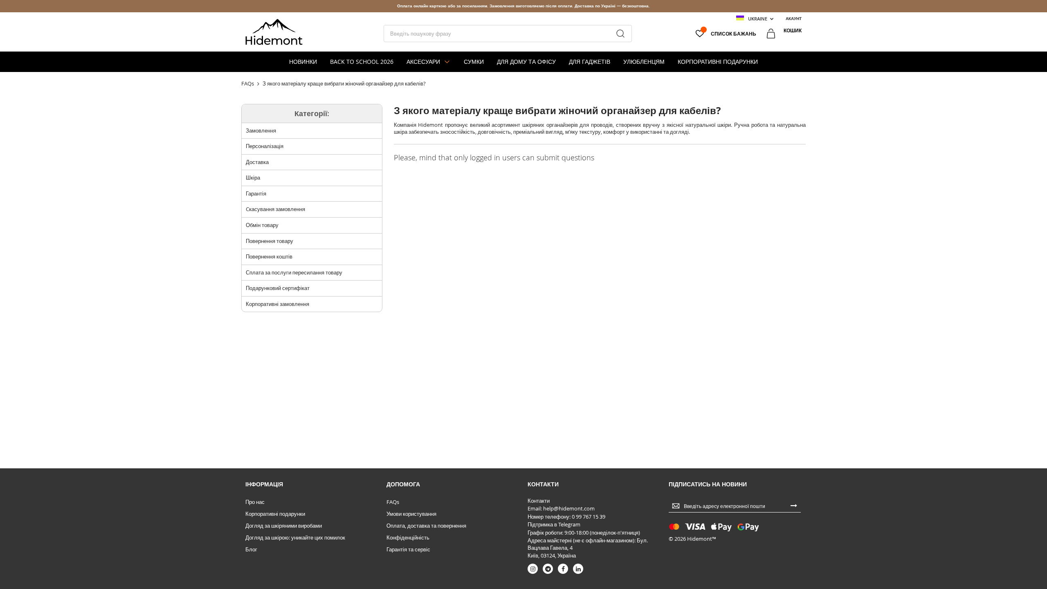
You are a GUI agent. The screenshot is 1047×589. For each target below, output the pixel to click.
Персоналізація (264, 146)
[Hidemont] (274, 32)
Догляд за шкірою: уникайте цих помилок (295, 537)
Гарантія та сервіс (408, 549)
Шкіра (253, 177)
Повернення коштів (269, 256)
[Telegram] (548, 569)
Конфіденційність (407, 537)
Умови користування (411, 513)
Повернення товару (269, 241)
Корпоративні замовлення (277, 304)
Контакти (539, 500)
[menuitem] (303, 62)
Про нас (255, 502)
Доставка (257, 162)
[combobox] (508, 33)
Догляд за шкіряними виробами (283, 525)
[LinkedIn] (578, 569)
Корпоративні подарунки (275, 513)
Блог (251, 549)
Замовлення (261, 130)
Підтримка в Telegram (554, 524)
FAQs (392, 502)
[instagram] (533, 569)
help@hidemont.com (569, 508)
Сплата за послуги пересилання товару (294, 272)
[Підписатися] (794, 505)
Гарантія (256, 193)
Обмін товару (262, 225)
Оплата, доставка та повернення (426, 525)
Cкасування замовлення (275, 209)
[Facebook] (563, 569)
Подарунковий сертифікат (278, 288)
